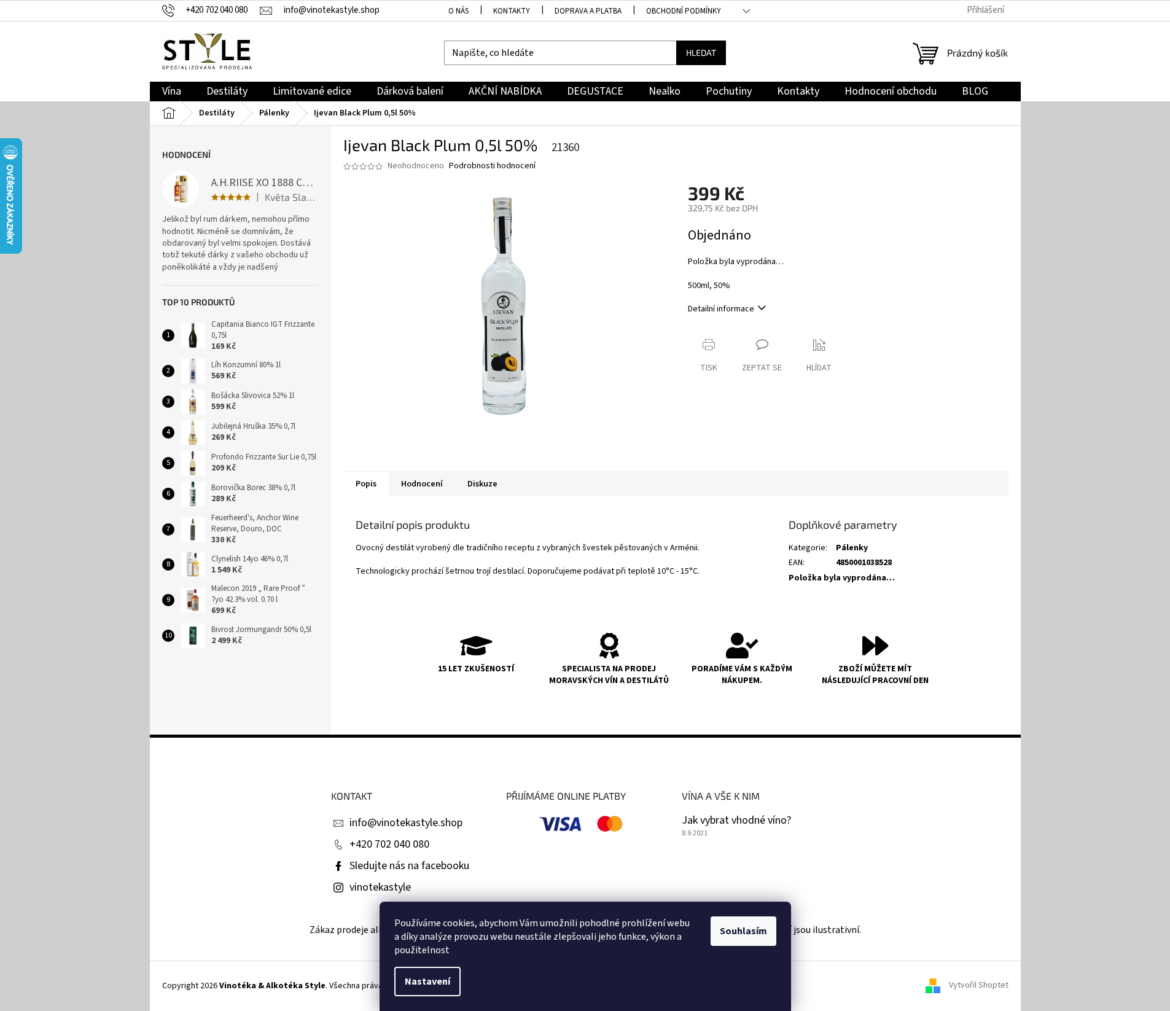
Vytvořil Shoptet (978, 986)
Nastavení (427, 981)
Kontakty (511, 11)
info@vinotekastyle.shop (405, 822)
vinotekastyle (380, 887)
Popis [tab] (366, 484)
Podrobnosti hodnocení (492, 166)
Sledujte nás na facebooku (409, 865)
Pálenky (852, 548)
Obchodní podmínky (683, 11)
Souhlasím (743, 931)
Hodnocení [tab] (422, 484)
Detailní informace (721, 309)
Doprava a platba (588, 11)
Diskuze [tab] (482, 484)
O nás (458, 11)
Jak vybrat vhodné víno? (736, 820)
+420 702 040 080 (389, 844)
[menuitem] (171, 92)
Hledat (701, 52)
